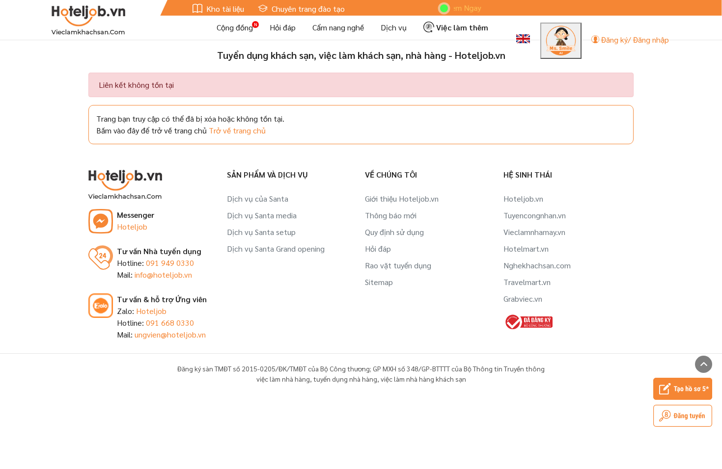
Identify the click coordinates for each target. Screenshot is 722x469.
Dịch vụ (394, 27)
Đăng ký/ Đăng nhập (634, 39)
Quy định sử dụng (394, 232)
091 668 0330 (170, 322)
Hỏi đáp (283, 27)
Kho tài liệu (224, 8)
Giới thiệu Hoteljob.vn (402, 198)
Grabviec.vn (522, 298)
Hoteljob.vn (523, 198)
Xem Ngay (456, 7)
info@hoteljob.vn (163, 274)
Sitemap (379, 282)
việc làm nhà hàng (283, 378)
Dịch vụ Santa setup (261, 232)
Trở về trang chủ (237, 130)
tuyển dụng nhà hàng (345, 378)
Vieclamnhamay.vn (534, 232)
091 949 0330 (170, 263)
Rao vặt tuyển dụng (398, 265)
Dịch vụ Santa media (262, 215)
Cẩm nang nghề (338, 27)
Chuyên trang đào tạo (307, 8)
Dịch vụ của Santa (257, 198)
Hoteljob (132, 226)
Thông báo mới (391, 215)
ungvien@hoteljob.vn (170, 334)
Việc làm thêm (461, 27)
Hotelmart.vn (526, 248)
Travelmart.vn (527, 282)
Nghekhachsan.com (537, 265)
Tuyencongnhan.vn (534, 215)
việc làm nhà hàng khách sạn (423, 378)
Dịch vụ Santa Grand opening (276, 248)
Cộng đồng (235, 27)
